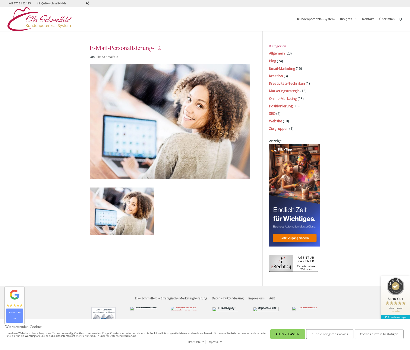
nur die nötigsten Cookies (330, 334)
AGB (272, 298)
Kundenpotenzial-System (316, 19)
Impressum (256, 298)
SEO (272, 113)
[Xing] (87, 3)
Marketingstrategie (284, 91)
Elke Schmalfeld (107, 57)
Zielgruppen (278, 128)
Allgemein (277, 53)
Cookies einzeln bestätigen (379, 334)
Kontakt (368, 19)
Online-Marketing (283, 98)
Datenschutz (196, 342)
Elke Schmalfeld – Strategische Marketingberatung (171, 298)
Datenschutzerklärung (228, 298)
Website (275, 121)
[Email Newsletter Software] (294, 245)
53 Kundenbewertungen (395, 317)
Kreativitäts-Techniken (287, 83)
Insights (346, 19)
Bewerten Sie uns (14, 315)
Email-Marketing (282, 68)
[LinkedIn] (93, 3)
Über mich (387, 19)
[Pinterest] (99, 3)
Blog (272, 61)
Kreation (276, 76)
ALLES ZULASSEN (288, 334)
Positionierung (281, 106)
